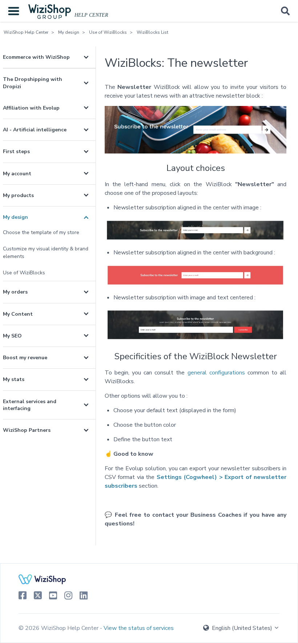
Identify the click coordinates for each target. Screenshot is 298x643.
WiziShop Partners (27, 430)
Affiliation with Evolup (31, 108)
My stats (13, 379)
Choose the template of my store (41, 232)
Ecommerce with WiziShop (36, 57)
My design (68, 32)
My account (17, 173)
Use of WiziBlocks (108, 32)
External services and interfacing (29, 405)
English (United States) (242, 628)
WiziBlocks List (152, 32)
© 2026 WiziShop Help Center (59, 628)
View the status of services (139, 628)
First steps (16, 151)
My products (18, 195)
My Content (18, 314)
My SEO (12, 335)
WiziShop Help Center (26, 32)
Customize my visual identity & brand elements (45, 252)
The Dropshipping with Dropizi (32, 83)
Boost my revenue (25, 357)
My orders (15, 291)
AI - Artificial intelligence (35, 129)
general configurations (216, 373)
